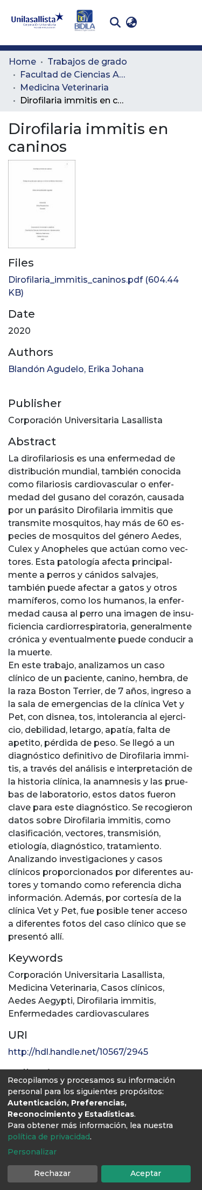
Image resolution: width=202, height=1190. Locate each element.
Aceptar (145, 1173)
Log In (156, 22)
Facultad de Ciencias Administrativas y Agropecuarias (74, 74)
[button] (131, 22)
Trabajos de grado (87, 62)
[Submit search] (115, 22)
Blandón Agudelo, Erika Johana (76, 369)
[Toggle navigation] (186, 22)
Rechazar (52, 1173)
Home (22, 62)
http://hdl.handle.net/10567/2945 (78, 1052)
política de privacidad (49, 1137)
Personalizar (32, 1152)
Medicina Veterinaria (64, 87)
